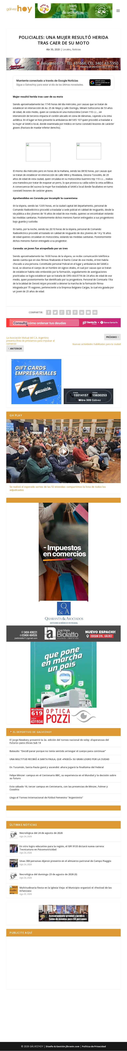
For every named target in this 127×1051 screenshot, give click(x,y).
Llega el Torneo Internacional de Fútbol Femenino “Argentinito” (46, 797)
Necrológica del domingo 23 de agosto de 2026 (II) (48, 874)
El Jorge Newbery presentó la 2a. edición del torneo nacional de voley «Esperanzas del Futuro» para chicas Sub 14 (59, 741)
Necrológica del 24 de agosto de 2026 (41, 833)
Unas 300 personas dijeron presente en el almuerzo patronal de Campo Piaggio (65, 861)
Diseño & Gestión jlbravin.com (62, 1046)
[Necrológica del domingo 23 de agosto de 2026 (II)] (14, 876)
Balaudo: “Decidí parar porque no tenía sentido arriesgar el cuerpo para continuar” (58, 751)
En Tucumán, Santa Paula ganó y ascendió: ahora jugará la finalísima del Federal (57, 767)
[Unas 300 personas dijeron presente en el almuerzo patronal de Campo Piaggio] (14, 863)
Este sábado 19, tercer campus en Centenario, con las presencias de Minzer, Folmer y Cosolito (59, 788)
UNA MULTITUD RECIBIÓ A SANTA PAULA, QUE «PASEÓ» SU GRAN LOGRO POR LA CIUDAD (59, 759)
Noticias (76, 49)
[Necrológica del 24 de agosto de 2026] (14, 835)
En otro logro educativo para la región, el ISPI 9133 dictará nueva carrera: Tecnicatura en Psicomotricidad (62, 848)
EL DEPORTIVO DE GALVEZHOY (32, 732)
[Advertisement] (63, 963)
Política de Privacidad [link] (94, 1046)
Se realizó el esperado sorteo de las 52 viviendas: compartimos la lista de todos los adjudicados (58, 488)
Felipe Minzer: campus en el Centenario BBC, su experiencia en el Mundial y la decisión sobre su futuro (63, 777)
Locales (67, 49)
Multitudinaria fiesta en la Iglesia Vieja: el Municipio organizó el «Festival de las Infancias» (66, 889)
